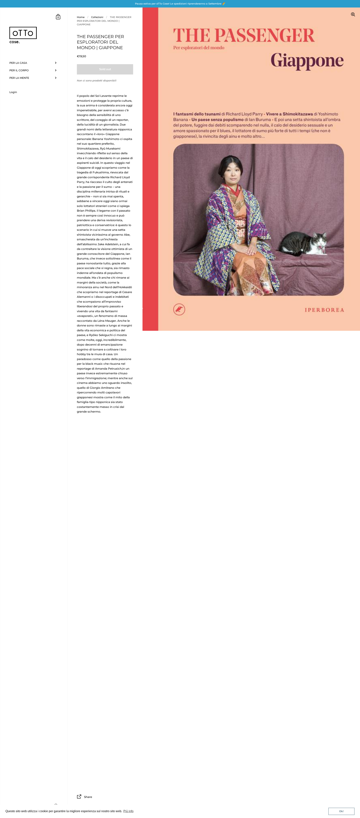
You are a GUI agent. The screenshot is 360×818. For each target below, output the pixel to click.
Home (81, 17)
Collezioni (97, 17)
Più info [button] (128, 811)
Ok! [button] (341, 811)
